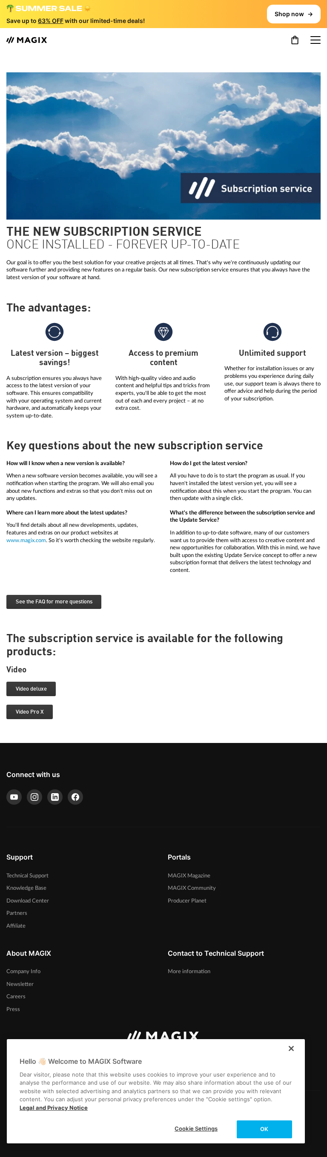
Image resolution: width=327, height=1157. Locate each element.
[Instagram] (34, 797)
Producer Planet (187, 900)
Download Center (27, 900)
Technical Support (27, 875)
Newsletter (20, 984)
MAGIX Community (192, 888)
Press (13, 1009)
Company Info (23, 971)
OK (264, 1129)
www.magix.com (26, 540)
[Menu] (315, 40)
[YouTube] (14, 797)
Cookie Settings (196, 1128)
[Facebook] (75, 797)
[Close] (291, 1048)
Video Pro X (30, 712)
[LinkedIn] (55, 797)
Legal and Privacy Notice (54, 1107)
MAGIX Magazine (189, 875)
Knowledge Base (26, 888)
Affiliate (16, 925)
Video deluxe (31, 689)
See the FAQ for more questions (54, 602)
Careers (16, 996)
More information (189, 971)
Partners (16, 913)
